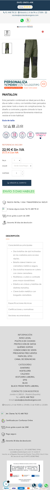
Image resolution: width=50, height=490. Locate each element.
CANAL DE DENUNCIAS (25, 359)
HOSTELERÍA (25, 371)
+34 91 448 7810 (27, 397)
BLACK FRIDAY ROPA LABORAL (25, 386)
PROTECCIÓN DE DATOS (25, 344)
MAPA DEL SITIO (25, 356)
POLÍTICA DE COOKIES (25, 341)
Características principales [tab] (20, 245)
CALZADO (25, 374)
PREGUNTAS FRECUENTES (25, 353)
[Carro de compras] (41, 33)
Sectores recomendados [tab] (19, 316)
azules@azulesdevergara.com (28, 400)
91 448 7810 (23, 414)
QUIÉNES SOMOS (25, 347)
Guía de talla (8, 120)
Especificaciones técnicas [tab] (20, 303)
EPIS (25, 380)
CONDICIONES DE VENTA (25, 350)
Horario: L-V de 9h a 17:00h (32, 12)
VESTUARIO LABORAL (25, 377)
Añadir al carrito (17, 183)
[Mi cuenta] (31, 33)
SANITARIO (25, 368)
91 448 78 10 (11, 12)
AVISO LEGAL (25, 338)
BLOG (25, 383)
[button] (19, 33)
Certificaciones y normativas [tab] (20, 309)
